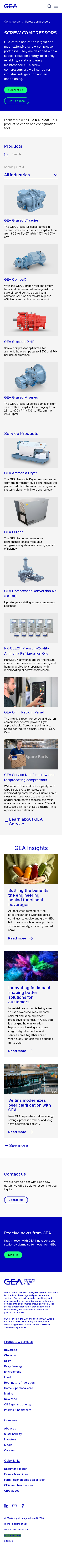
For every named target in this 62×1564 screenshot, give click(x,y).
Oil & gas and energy (17, 1404)
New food (10, 1399)
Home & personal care (18, 1388)
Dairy (7, 1360)
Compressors (12, 21)
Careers (9, 1450)
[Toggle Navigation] (56, 6)
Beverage (10, 1349)
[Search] (50, 6)
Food (7, 1377)
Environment (12, 1371)
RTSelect (42, 120)
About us (10, 1428)
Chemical (10, 1355)
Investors (10, 1439)
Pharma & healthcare (17, 1410)
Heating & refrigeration (19, 1382)
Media (8, 1445)
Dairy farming (13, 1366)
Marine (8, 1393)
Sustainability (13, 1434)
